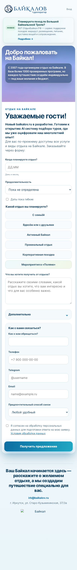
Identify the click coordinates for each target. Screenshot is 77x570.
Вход (69, 9)
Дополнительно (19, 314)
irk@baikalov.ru (38, 497)
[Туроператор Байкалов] (25, 9)
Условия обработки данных (28, 433)
